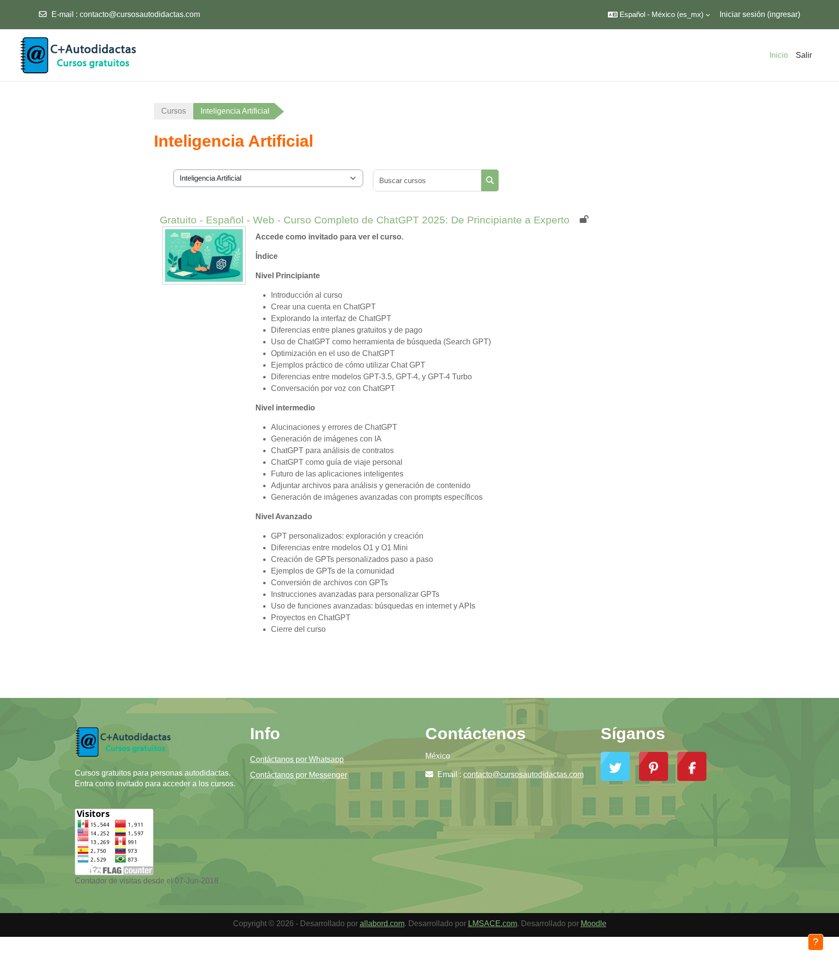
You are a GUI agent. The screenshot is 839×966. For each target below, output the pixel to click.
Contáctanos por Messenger (298, 775)
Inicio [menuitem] (779, 55)
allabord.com (382, 923)
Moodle (593, 923)
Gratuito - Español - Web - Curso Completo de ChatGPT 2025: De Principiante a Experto (365, 219)
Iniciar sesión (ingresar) (760, 14)
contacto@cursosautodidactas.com (140, 14)
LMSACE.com (492, 923)
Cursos (173, 111)
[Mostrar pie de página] (815, 942)
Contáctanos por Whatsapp (297, 759)
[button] (659, 14)
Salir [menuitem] (804, 55)
